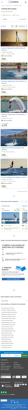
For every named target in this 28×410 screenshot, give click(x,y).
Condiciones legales (5, 368)
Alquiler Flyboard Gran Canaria (7, 335)
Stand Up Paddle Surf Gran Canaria (8, 318)
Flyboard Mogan (4, 300)
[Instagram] (17, 403)
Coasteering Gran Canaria (6, 341)
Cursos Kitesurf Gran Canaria (7, 320)
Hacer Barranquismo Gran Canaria (8, 324)
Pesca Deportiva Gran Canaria (7, 328)
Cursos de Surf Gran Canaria (7, 326)
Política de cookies (5, 369)
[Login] (26, 2)
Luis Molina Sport (6, 206)
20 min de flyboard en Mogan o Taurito (14, 177)
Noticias (15, 362)
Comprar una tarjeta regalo (13, 279)
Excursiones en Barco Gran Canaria (8, 310)
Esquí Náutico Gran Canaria (6, 345)
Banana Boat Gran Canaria (6, 333)
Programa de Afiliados (6, 366)
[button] (26, 201)
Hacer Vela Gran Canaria (6, 347)
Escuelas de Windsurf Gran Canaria (8, 322)
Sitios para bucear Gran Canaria (7, 308)
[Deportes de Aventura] (13, 2)
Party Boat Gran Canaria (6, 339)
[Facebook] (11, 403)
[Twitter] (14, 403)
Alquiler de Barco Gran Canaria (7, 337)
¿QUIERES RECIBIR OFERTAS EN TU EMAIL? (14, 352)
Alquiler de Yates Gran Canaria (7, 343)
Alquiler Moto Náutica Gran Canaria (8, 314)
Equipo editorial (17, 366)
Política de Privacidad (18, 368)
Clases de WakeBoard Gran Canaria (8, 330)
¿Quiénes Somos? (5, 362)
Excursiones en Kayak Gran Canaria (8, 316)
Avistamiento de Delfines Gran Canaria (9, 312)
